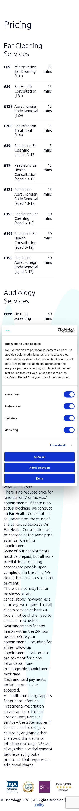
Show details (58, 445)
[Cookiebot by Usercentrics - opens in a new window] (58, 330)
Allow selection (39, 467)
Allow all (39, 456)
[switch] (69, 406)
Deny (39, 478)
